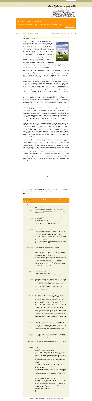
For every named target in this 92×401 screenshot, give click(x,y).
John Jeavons (60, 308)
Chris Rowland (30, 217)
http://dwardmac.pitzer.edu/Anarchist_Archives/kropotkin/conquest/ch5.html (48, 274)
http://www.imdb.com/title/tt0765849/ (42, 289)
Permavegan (31, 293)
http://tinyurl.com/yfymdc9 (47, 211)
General (27, 193)
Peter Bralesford (30, 247)
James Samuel (30, 334)
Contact (26, 4)
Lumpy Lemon (46, 398)
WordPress (55, 398)
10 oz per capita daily (46, 296)
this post (59, 315)
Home (19, 4)
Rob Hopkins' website (47, 199)
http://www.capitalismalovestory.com (41, 229)
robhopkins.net (69, 27)
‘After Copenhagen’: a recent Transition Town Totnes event (63, 33)
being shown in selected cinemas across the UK (55, 189)
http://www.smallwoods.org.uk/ (40, 271)
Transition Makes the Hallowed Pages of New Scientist (28, 33)
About (22, 4)
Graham (31, 279)
